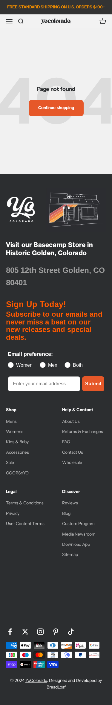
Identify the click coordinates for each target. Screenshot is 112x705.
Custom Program (78, 523)
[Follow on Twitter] (25, 632)
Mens (11, 421)
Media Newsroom (79, 534)
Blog (66, 513)
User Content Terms (25, 523)
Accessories (17, 452)
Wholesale (72, 462)
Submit (93, 383)
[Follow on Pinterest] (56, 632)
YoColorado (36, 680)
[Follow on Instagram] (40, 632)
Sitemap (70, 554)
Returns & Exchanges (82, 431)
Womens (14, 431)
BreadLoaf (56, 687)
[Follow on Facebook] (10, 632)
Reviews (70, 503)
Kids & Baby (17, 441)
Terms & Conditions (25, 503)
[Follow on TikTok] (71, 632)
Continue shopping (56, 107)
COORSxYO (17, 473)
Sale (10, 462)
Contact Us (72, 452)
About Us (71, 421)
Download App (76, 544)
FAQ (66, 441)
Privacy (12, 513)
